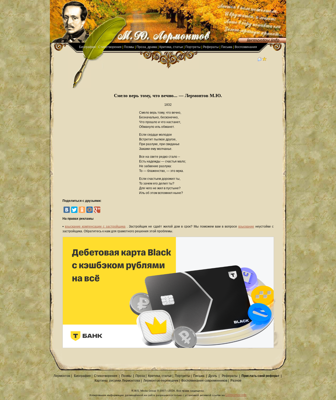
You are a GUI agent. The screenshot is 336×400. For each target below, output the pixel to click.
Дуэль (212, 376)
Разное (236, 380)
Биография (87, 47)
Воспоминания (246, 47)
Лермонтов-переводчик (160, 380)
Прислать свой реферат (260, 376)
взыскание (246, 226)
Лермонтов (62, 376)
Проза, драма (146, 47)
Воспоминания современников (204, 380)
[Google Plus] (97, 210)
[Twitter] (74, 210)
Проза (140, 376)
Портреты (193, 47)
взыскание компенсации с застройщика (95, 226)
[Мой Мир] (89, 210)
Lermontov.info (235, 395)
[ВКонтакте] (67, 210)
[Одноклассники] (82, 210)
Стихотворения (110, 47)
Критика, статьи (171, 47)
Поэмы (129, 47)
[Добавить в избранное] (264, 60)
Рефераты (211, 47)
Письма (226, 47)
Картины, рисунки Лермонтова (117, 380)
